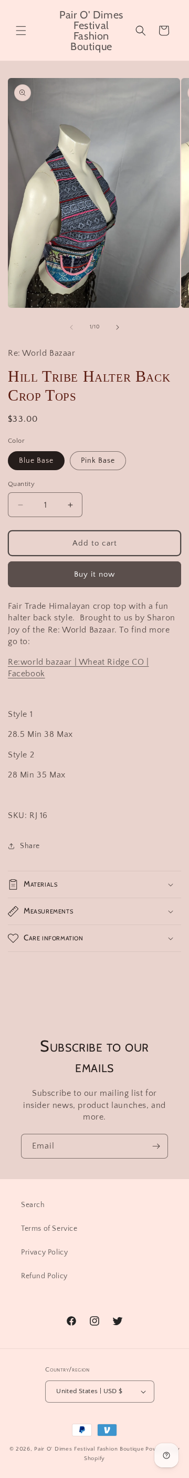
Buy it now (94, 574)
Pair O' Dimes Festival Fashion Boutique (89, 1449)
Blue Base (36, 460)
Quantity (21, 484)
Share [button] (30, 846)
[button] (21, 30)
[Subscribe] (155, 1146)
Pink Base (98, 460)
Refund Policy (44, 1276)
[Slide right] (117, 327)
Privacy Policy (44, 1252)
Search (33, 1205)
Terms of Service (49, 1228)
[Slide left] (71, 327)
